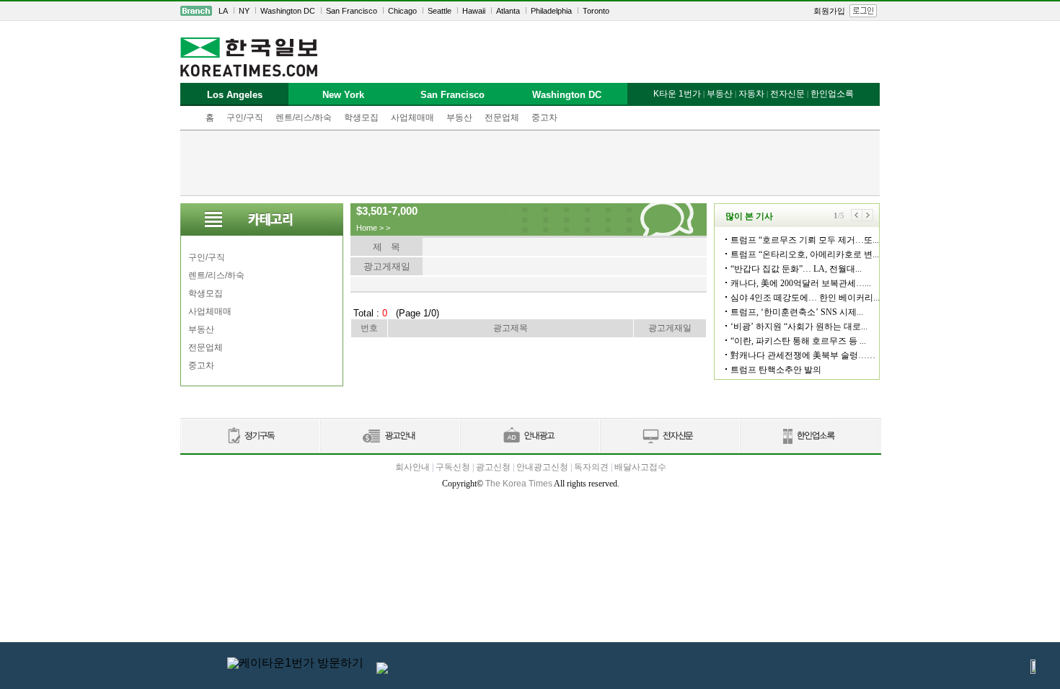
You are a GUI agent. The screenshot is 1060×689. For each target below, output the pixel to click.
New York (343, 94)
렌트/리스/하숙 (303, 117)
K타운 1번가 (677, 94)
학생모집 (361, 117)
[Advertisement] (530, 162)
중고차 (544, 117)
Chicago (402, 10)
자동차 (751, 94)
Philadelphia (551, 10)
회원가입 (829, 10)
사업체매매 (412, 117)
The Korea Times (518, 484)
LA (223, 10)
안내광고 (529, 436)
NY (244, 10)
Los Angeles (234, 94)
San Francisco (351, 10)
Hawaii (473, 10)
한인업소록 (832, 94)
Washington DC (287, 10)
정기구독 (249, 436)
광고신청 (493, 467)
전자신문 (787, 94)
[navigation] (530, 10)
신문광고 (389, 436)
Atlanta (508, 10)
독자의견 (591, 467)
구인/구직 (244, 117)
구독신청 (453, 467)
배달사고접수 (640, 467)
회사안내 (412, 467)
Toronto (596, 10)
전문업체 (502, 117)
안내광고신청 (542, 467)
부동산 (459, 117)
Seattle (439, 10)
